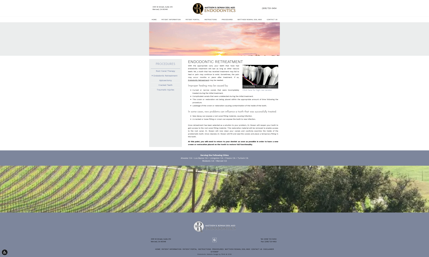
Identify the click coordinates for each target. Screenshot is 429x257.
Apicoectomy (165, 80)
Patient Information (171, 19)
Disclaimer (268, 249)
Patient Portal (193, 19)
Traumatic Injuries (165, 90)
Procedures (227, 19)
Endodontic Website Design (207, 254)
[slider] (260, 87)
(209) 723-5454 (269, 8)
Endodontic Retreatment (165, 75)
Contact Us (272, 19)
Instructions (210, 19)
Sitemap (214, 252)
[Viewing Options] (5, 252)
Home (154, 19)
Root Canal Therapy (165, 71)
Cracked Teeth (165, 85)
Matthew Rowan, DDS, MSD (250, 19)
